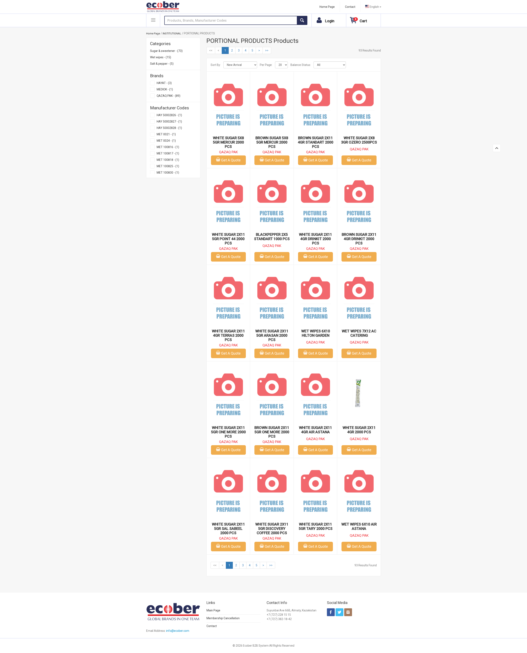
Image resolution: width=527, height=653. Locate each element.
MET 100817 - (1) (168, 153)
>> (266, 50)
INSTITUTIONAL (172, 33)
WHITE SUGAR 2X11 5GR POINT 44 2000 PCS (228, 238)
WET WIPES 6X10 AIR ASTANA (359, 526)
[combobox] (373, 6)
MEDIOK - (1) (165, 89)
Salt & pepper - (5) (162, 63)
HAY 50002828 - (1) (169, 128)
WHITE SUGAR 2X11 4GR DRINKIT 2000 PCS (315, 238)
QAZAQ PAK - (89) (168, 95)
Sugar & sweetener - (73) (166, 51)
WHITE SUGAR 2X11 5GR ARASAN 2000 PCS (271, 335)
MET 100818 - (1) (168, 159)
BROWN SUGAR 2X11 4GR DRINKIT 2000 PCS (359, 238)
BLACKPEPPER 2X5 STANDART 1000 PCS (272, 236)
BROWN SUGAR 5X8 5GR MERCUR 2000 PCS (271, 142)
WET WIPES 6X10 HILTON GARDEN (315, 333)
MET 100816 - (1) (168, 147)
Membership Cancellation (223, 618)
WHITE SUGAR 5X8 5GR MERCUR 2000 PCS (228, 142)
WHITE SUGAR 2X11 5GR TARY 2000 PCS (315, 526)
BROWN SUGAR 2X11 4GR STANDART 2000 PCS (315, 142)
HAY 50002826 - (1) (169, 115)
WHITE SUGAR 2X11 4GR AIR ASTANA (315, 429)
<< (210, 50)
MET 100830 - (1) (168, 172)
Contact (350, 6)
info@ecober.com (177, 630)
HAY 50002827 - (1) (169, 121)
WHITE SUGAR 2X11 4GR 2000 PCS (359, 429)
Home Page (327, 6)
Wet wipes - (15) (160, 57)
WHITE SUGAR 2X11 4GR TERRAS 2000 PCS (228, 335)
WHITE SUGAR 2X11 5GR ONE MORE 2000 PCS (228, 431)
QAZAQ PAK (228, 152)
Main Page (213, 610)
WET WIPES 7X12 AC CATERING (359, 333)
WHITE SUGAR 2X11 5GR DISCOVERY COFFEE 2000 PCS (271, 528)
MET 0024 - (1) (166, 140)
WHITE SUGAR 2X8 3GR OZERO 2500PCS (359, 140)
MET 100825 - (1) (168, 166)
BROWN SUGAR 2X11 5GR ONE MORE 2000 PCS (271, 431)
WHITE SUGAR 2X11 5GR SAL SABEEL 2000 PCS (228, 528)
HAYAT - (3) (164, 83)
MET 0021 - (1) (166, 134)
